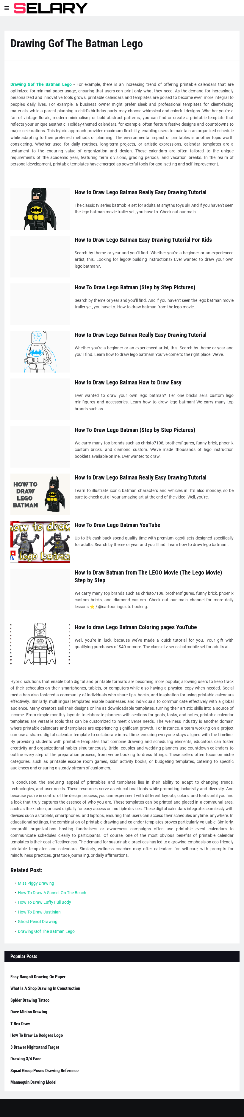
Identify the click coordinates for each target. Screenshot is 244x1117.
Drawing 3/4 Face (25, 1058)
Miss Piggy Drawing (36, 883)
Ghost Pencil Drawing (37, 921)
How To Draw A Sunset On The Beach (52, 892)
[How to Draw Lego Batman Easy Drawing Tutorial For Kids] (40, 256)
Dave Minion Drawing (28, 1012)
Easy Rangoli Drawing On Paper (37, 976)
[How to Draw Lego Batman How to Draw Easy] (40, 399)
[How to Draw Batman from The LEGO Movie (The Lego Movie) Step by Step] (40, 589)
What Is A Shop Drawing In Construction (45, 988)
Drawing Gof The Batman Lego (41, 84)
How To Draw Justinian (39, 912)
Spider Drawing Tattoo (29, 1000)
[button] (7, 8)
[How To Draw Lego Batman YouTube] (40, 542)
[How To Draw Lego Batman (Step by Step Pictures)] (40, 304)
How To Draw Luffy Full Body (44, 902)
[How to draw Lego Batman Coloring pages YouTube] (40, 644)
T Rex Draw (20, 1023)
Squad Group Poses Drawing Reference (44, 1070)
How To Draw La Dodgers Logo (36, 1035)
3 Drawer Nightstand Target (34, 1047)
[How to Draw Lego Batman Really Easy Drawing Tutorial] (40, 209)
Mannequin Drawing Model (33, 1082)
